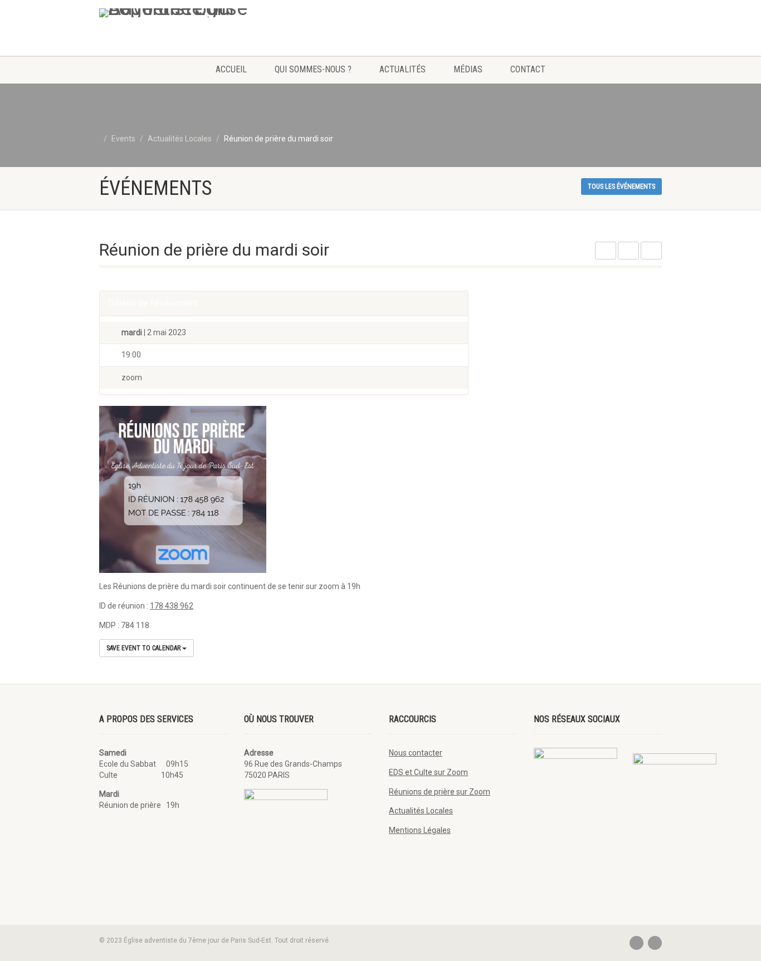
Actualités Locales (421, 810)
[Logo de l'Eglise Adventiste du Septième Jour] (187, 12)
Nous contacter (415, 752)
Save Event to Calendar (144, 648)
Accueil (231, 69)
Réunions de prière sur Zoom (439, 791)
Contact (527, 69)
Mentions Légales (420, 830)
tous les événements (621, 186)
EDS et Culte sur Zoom (428, 772)
